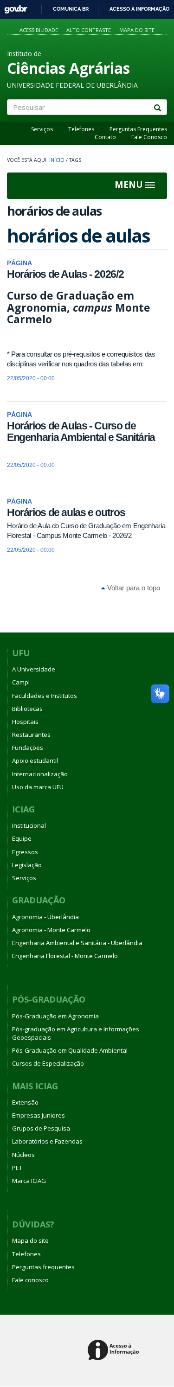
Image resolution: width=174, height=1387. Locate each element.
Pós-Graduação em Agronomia (55, 1016)
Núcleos (23, 1155)
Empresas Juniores (38, 1115)
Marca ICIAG (29, 1180)
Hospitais (25, 721)
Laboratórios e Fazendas (47, 1141)
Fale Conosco (149, 137)
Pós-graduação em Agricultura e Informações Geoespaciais (75, 1033)
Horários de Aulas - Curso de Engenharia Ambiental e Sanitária (81, 431)
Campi (21, 682)
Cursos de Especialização (48, 1063)
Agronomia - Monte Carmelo (51, 930)
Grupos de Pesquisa (41, 1128)
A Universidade (33, 669)
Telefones (81, 129)
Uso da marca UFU (38, 787)
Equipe (22, 838)
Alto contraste (88, 29)
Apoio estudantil (35, 760)
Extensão (25, 1102)
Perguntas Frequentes (138, 129)
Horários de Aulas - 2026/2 (65, 274)
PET (17, 1167)
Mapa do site (137, 29)
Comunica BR (71, 9)
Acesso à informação (139, 9)
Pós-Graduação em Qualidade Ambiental (70, 1050)
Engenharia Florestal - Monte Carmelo (65, 956)
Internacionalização (40, 774)
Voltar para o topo (132, 588)
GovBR (12, 6)
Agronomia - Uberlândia (45, 917)
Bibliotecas (27, 708)
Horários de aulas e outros (66, 512)
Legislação (27, 865)
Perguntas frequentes (43, 1267)
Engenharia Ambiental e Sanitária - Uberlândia (77, 943)
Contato (105, 137)
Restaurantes (31, 734)
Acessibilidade (38, 29)
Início (56, 160)
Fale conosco (30, 1280)
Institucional (29, 825)
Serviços (42, 129)
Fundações (27, 747)
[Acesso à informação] (115, 1350)
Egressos (25, 852)
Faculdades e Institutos (44, 695)
